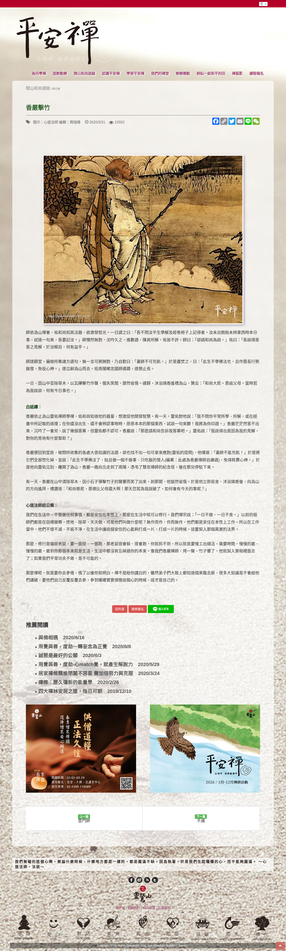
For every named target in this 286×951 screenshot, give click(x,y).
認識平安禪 (111, 73)
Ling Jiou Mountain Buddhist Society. (165, 945)
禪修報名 (137, 609)
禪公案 (56, 88)
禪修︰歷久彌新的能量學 (77, 682)
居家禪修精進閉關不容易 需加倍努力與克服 (97, 673)
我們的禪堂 (160, 73)
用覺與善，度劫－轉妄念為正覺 (83, 646)
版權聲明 (164, 908)
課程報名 (256, 73)
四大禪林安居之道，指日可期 (83, 691)
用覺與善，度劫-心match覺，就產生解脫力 (97, 664)
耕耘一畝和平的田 (211, 73)
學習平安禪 (135, 73)
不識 (201, 819)
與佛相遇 (59, 637)
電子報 (120, 908)
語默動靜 (60, 73)
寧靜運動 (183, 73)
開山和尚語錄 (84, 73)
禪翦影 (237, 73)
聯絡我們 (134, 908)
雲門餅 (84, 819)
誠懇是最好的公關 (68, 655)
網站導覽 (149, 908)
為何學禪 (39, 73)
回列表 (119, 609)
